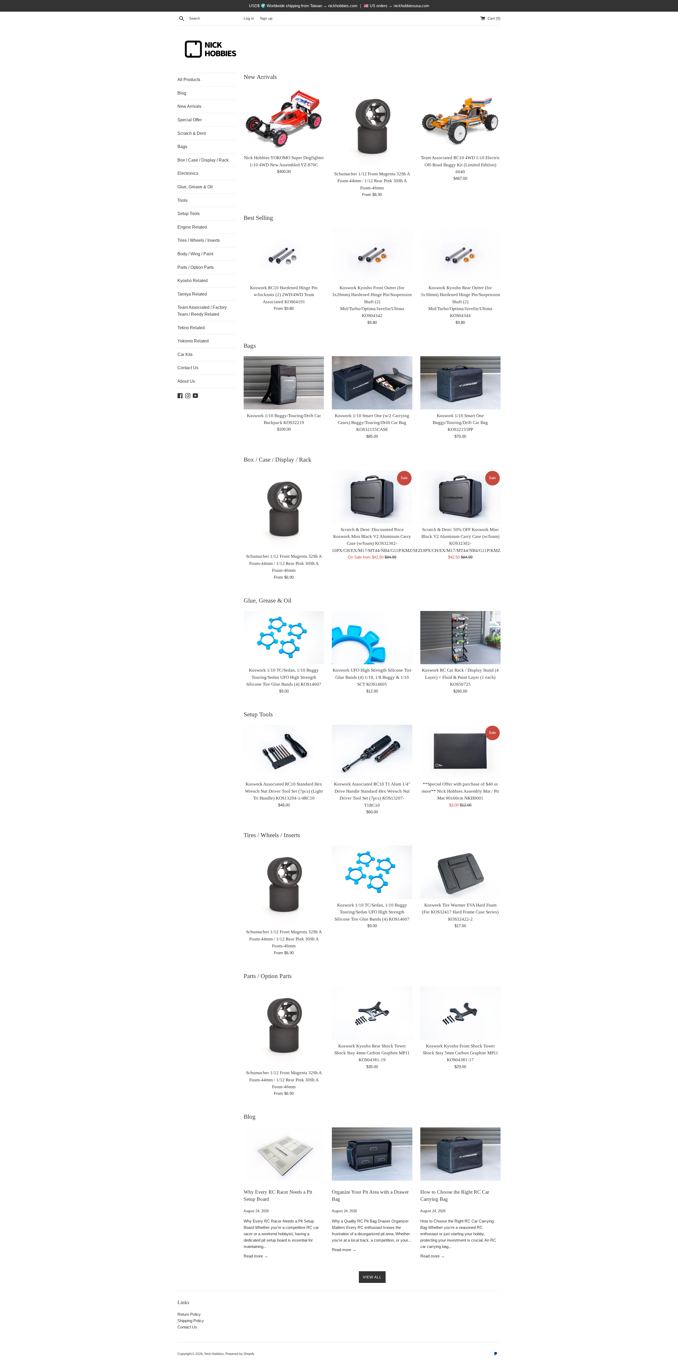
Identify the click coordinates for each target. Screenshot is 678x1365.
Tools (182, 200)
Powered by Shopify (239, 1354)
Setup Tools (188, 213)
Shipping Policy (190, 1320)
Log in (249, 18)
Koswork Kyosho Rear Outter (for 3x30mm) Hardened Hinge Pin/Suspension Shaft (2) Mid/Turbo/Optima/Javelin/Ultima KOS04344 (460, 301)
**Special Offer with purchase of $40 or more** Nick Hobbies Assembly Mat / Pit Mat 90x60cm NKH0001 (460, 791)
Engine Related (192, 227)
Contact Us (187, 367)
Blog (181, 93)
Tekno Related (191, 327)
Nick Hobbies (214, 1354)
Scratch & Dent (191, 133)
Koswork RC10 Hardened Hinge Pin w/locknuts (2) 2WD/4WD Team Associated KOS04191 (284, 294)
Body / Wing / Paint (195, 254)
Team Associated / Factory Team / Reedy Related (202, 310)
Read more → (256, 1256)
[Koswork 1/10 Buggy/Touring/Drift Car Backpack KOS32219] (284, 383)
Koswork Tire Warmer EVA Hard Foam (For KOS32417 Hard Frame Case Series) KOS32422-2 (460, 912)
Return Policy (189, 1314)
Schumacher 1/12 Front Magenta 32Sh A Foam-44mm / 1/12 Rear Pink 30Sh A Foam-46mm (372, 180)
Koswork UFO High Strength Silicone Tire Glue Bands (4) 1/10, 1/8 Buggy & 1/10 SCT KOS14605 (372, 677)
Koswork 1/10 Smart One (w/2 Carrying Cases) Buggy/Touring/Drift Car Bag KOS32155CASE (372, 422)
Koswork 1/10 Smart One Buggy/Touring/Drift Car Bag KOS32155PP (460, 422)
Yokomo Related (193, 341)
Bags (182, 146)
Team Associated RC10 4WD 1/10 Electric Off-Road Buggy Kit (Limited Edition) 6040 (460, 164)
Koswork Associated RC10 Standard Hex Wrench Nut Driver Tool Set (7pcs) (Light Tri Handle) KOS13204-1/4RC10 (284, 791)
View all (372, 1277)
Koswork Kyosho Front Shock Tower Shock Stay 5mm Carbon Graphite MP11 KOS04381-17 (460, 1053)
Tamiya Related (192, 294)
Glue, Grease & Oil (195, 187)
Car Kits (185, 354)
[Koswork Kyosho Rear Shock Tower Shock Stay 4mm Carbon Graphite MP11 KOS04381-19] (372, 1013)
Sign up (266, 18)
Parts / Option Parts (195, 267)
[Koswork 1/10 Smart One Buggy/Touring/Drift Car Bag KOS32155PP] (460, 383)
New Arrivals (189, 106)
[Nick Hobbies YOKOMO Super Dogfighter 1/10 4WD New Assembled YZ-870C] (284, 119)
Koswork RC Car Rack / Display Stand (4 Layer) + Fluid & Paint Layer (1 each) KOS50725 (460, 677)
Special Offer (189, 120)
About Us (186, 381)
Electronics (187, 173)
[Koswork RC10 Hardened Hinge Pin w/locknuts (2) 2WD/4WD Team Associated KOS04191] (284, 255)
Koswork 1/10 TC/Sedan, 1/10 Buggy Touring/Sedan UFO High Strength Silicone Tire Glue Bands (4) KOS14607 (283, 677)
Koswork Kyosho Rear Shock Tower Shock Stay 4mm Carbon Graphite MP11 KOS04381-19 (372, 1053)
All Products (188, 79)
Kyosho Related (192, 280)
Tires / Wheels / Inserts (198, 240)
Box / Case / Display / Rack (203, 160)
